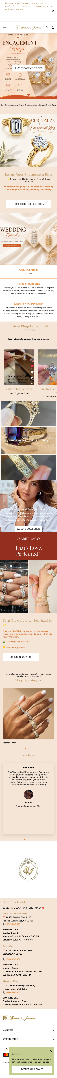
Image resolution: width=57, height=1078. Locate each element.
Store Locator (10, 1039)
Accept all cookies (32, 1069)
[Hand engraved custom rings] (28, 440)
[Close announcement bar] (53, 10)
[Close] (51, 1051)
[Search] (47, 27)
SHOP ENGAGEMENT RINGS (28, 68)
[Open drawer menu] (4, 27)
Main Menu (8, 1030)
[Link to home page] (19, 1018)
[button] (25, 748)
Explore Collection (28, 529)
